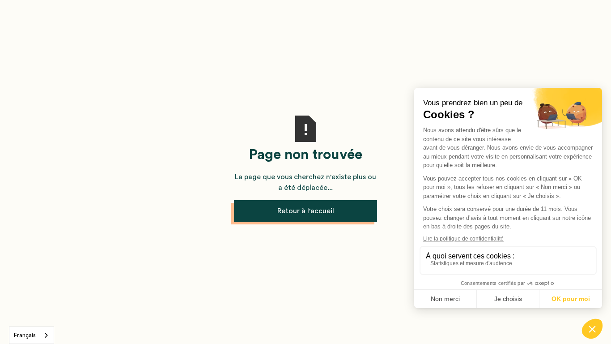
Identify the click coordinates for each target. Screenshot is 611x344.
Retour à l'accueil (305, 211)
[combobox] (31, 335)
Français (25, 335)
